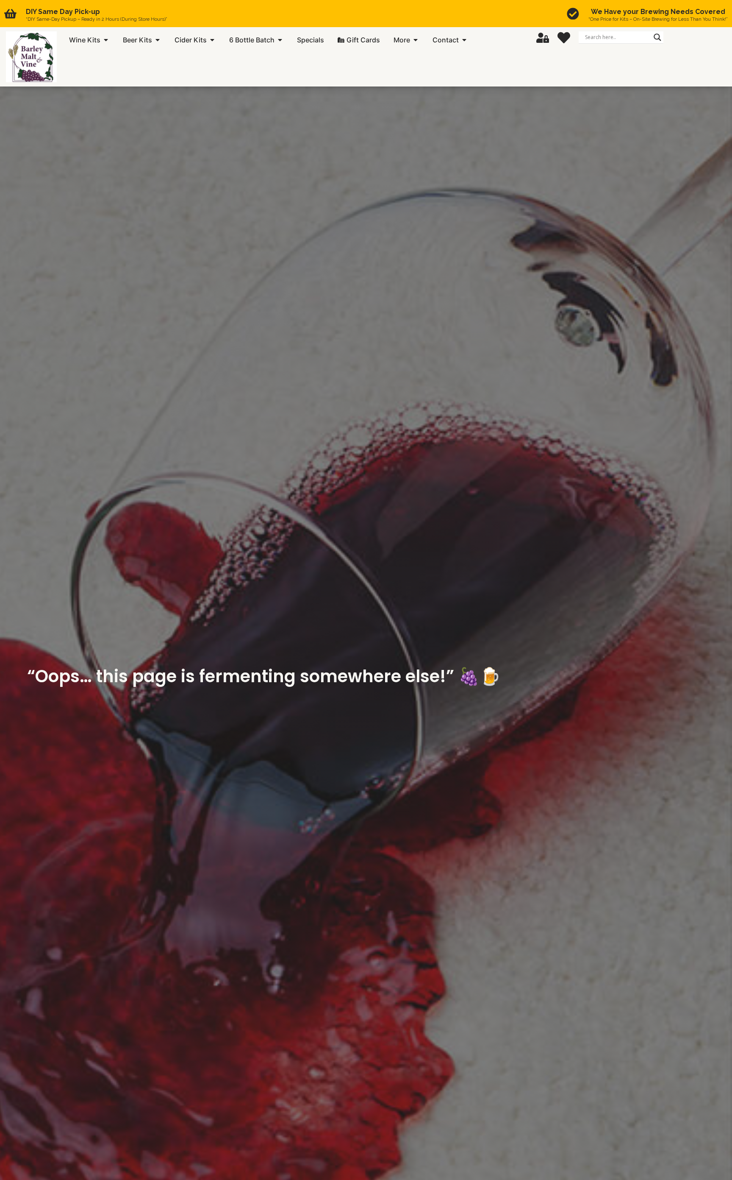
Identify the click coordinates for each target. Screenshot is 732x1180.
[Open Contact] (464, 40)
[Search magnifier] (657, 37)
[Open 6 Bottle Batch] (280, 40)
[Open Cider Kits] (212, 40)
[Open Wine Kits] (106, 40)
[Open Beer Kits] (157, 40)
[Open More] (415, 40)
